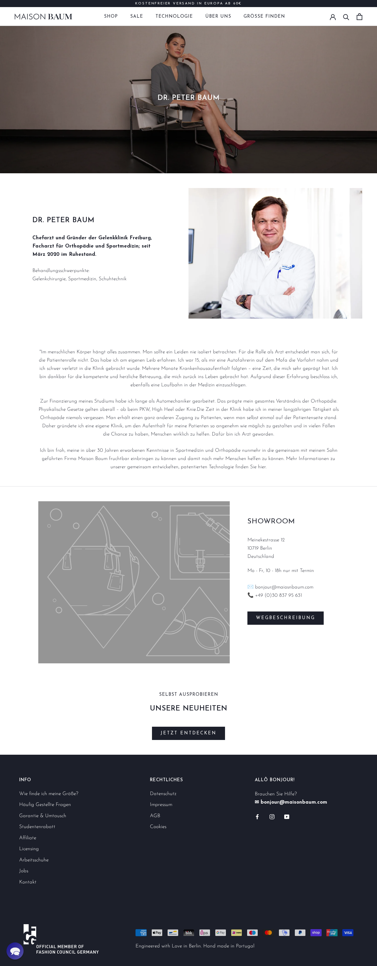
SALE (136, 16)
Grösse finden (264, 16)
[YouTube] (286, 816)
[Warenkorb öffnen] (359, 16)
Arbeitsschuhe (34, 860)
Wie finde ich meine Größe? (48, 793)
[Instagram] (272, 816)
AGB (155, 815)
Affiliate (27, 837)
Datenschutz (163, 793)
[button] (15, 951)
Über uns (218, 16)
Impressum (161, 804)
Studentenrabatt (37, 826)
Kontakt (28, 882)
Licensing (29, 848)
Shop (111, 16)
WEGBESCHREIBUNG (285, 618)
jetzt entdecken (188, 733)
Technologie (174, 16)
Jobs (23, 870)
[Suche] (346, 17)
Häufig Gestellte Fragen (45, 804)
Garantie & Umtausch (42, 815)
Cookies (158, 826)
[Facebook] (257, 816)
